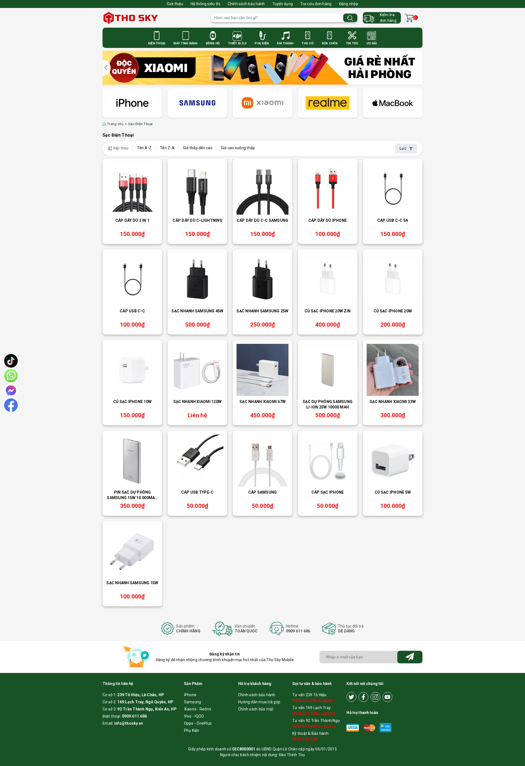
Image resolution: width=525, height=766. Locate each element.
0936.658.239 (304, 739)
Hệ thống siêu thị (205, 4)
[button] (107, 68)
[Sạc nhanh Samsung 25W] (262, 279)
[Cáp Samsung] (262, 460)
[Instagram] (375, 697)
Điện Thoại (156, 43)
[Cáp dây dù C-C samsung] (262, 189)
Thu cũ (307, 43)
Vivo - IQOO (194, 716)
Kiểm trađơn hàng (388, 18)
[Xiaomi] (262, 103)
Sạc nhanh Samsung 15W (132, 583)
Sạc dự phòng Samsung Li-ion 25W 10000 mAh (327, 404)
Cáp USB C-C (132, 311)
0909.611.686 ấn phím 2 (314, 713)
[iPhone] (132, 103)
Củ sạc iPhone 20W (393, 311)
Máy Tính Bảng (185, 43)
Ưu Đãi (372, 43)
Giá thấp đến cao (197, 148)
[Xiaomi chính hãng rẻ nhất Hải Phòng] (262, 67)
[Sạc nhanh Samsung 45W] (197, 279)
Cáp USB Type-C (197, 492)
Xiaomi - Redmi (197, 709)
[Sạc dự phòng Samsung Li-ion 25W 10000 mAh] (328, 370)
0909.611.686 (134, 716)
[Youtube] (387, 697)
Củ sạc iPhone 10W (132, 401)
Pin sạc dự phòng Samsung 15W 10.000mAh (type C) (132, 495)
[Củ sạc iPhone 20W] (393, 279)
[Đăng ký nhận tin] (409, 657)
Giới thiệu (175, 4)
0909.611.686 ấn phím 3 (314, 726)
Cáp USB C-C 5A (392, 220)
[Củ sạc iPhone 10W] (132, 370)
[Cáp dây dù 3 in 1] (132, 189)
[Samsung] (197, 103)
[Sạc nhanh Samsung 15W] (132, 551)
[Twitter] (351, 697)
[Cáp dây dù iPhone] (328, 189)
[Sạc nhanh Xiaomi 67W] (262, 370)
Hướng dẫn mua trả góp (259, 702)
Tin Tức (352, 43)
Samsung (192, 702)
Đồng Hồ (213, 43)
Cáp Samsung (262, 492)
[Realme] (327, 103)
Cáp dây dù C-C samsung (262, 220)
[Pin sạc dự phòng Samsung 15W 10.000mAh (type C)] (132, 460)
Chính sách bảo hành (246, 4)
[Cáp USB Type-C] (197, 460)
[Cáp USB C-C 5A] (393, 189)
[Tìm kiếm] (350, 18)
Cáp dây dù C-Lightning (197, 220)
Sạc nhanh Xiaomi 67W (262, 401)
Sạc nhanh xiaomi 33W (393, 401)
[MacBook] (392, 103)
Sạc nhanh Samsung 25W (262, 311)
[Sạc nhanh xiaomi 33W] (393, 370)
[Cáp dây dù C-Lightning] (197, 189)
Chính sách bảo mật (256, 709)
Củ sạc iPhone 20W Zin (328, 311)
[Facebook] (363, 697)
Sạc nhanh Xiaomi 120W (197, 401)
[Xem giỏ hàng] (409, 18)
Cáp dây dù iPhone (327, 220)
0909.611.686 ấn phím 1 (314, 700)
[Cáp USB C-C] (132, 279)
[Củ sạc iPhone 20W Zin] (328, 279)
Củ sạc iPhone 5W (393, 492)
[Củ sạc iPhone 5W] (393, 460)
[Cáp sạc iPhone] (328, 460)
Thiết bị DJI (237, 43)
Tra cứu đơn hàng (315, 4)
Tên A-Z (144, 148)
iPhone (190, 695)
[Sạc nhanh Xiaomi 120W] (197, 370)
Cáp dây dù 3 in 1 (132, 220)
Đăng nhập (348, 4)
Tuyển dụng (282, 4)
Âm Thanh (285, 43)
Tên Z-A (167, 148)
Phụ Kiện (262, 43)
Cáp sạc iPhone (327, 492)
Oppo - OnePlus (198, 723)
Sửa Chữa (330, 43)
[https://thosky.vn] (154, 17)
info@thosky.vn (128, 723)
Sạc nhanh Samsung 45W (197, 311)
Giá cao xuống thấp (238, 148)
